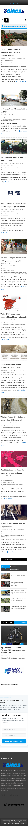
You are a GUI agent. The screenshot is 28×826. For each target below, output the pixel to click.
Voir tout (23, 622)
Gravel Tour (14, 374)
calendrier (5, 167)
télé (17, 66)
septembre (6, 120)
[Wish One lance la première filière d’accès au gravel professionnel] (14, 193)
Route (21, 643)
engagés (9, 65)
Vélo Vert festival (16, 427)
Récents (14, 566)
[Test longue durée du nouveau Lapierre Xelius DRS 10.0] (5, 600)
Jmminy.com (6, 822)
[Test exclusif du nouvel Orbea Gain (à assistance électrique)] (5, 608)
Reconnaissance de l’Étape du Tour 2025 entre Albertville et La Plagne (18, 592)
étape (13, 272)
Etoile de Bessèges (18, 272)
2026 (4, 119)
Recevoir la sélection (14, 741)
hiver (2, 535)
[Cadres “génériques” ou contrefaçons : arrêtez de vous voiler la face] (5, 584)
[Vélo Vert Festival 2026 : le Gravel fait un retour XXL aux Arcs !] (14, 405)
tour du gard (22, 273)
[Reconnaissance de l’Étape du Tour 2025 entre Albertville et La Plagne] (5, 592)
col (3, 484)
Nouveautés (16, 643)
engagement (12, 167)
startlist (16, 273)
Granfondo (10, 119)
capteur (4, 534)
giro (13, 484)
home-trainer (6, 535)
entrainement (18, 534)
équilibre (23, 534)
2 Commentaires (20, 529)
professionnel (15, 213)
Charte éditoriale (15, 823)
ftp (25, 534)
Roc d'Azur (9, 169)
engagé (7, 272)
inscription (18, 119)
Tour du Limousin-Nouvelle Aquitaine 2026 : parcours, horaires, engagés (11, 52)
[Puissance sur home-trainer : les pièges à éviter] (14, 512)
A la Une (4, 643)
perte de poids (16, 535)
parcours (3, 66)
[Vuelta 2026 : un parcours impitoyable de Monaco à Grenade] (14, 302)
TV (26, 273)
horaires (16, 65)
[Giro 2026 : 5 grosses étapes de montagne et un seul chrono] (14, 458)
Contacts (23, 823)
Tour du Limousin (22, 66)
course (4, 272)
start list (14, 66)
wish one (7, 215)
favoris (8, 324)
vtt (14, 169)
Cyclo (6, 119)
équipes (12, 65)
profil (6, 66)
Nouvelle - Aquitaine (22, 65)
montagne (16, 484)
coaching (8, 534)
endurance (12, 534)
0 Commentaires (7, 60)
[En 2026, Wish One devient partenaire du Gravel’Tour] (14, 353)
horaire (24, 272)
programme (10, 66)
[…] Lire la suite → (9, 182)
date (6, 65)
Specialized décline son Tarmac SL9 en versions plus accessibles (13, 650)
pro (6, 273)
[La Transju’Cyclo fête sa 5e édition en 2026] (14, 97)
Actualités (10, 643)
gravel (14, 119)
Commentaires (15, 569)
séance (7, 536)
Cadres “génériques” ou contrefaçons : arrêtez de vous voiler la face (18, 584)
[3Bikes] (13, 764)
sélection (3, 215)
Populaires (6, 566)
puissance (3, 536)
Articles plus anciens (7, 559)
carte (4, 65)
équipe (10, 272)
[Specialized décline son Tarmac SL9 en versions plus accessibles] (14, 635)
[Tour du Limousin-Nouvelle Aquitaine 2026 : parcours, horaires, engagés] (14, 38)
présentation (4, 485)
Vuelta (23, 324)
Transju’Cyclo (11, 120)
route (2, 120)
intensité (11, 535)
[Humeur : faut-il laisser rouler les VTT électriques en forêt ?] (5, 576)
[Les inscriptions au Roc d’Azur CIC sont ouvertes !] (14, 146)
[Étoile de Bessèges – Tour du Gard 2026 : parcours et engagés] (14, 246)
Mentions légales (14, 822)
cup (8, 213)
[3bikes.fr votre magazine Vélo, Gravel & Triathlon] (2, 20)
